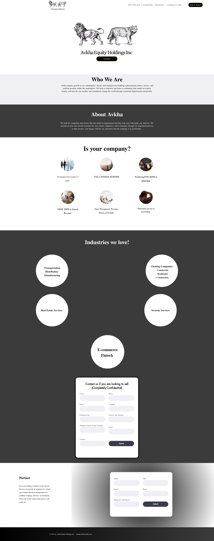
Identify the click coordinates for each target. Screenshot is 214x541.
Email (81, 404)
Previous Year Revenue (116, 415)
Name (82, 394)
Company (112, 404)
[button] (195, 5)
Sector (111, 427)
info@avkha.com (86, 534)
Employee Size (85, 415)
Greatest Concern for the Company (91, 425)
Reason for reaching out (122, 500)
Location (82, 439)
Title (144, 478)
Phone (111, 394)
